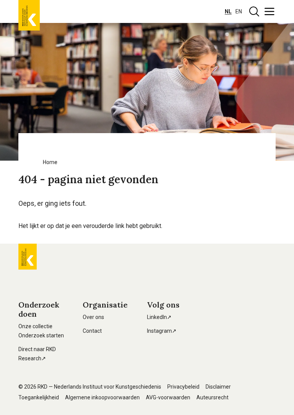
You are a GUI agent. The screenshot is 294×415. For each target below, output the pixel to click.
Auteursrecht (212, 397)
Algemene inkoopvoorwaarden (102, 397)
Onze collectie (35, 326)
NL (228, 11)
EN (238, 11)
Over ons (93, 317)
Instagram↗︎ (161, 331)
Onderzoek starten (41, 335)
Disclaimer (218, 387)
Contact (92, 331)
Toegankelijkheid (38, 397)
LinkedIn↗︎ (159, 317)
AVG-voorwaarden (168, 397)
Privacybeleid (183, 387)
